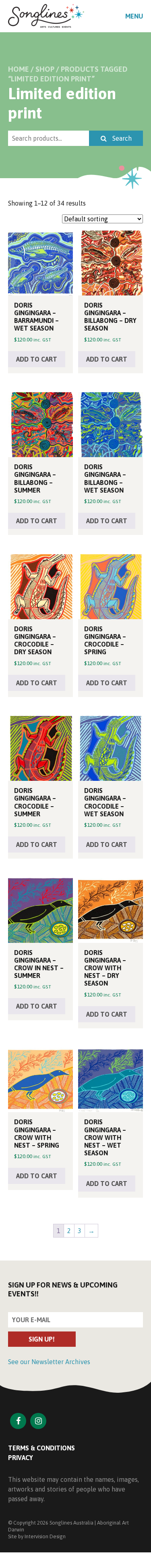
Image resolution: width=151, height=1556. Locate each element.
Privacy (20, 1457)
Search (121, 138)
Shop (44, 69)
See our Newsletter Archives (49, 1361)
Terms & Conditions (41, 1448)
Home (18, 69)
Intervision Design (45, 1536)
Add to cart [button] (36, 359)
